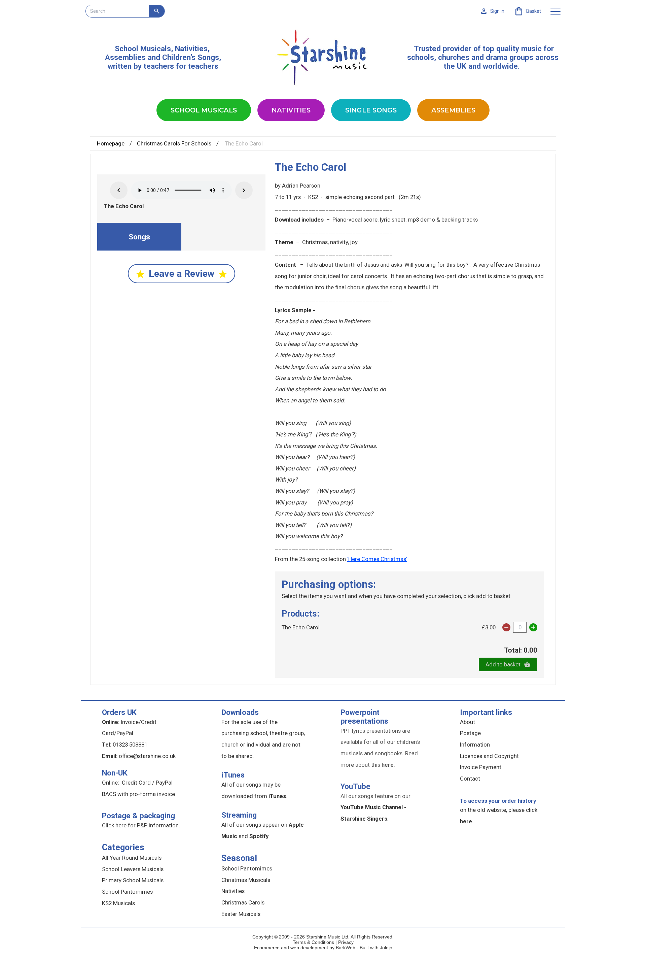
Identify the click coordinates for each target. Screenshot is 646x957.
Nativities (291, 110)
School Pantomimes (127, 891)
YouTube (355, 786)
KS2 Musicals (118, 903)
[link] (527, 11)
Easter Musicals (240, 914)
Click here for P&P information (140, 825)
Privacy (346, 942)
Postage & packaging (138, 815)
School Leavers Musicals (133, 869)
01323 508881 (130, 744)
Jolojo (386, 947)
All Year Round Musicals (132, 857)
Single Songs (371, 110)
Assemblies (453, 110)
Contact (470, 778)
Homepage (110, 143)
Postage (470, 733)
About (467, 722)
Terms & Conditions (313, 942)
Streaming (239, 815)
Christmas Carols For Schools (174, 143)
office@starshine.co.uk (147, 756)
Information (475, 744)
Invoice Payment (480, 767)
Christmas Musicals (245, 880)
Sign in (497, 11)
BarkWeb (346, 947)
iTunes (233, 774)
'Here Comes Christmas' (377, 559)
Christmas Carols (242, 902)
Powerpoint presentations (364, 716)
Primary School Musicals (133, 880)
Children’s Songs (190, 57)
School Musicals (143, 48)
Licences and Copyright (489, 756)
